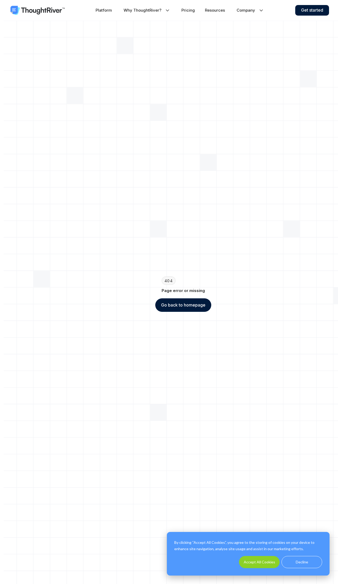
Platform (104, 10)
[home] (37, 10)
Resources (215, 10)
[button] (146, 10)
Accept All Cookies (259, 562)
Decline (302, 562)
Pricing (188, 10)
